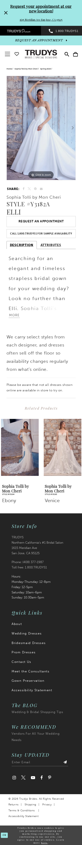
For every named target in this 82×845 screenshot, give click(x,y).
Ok (4, 835)
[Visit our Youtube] (33, 778)
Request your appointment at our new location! (41, 9)
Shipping (30, 804)
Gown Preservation (28, 681)
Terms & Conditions (21, 810)
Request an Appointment (41, 221)
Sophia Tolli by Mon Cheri (26, 69)
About (17, 624)
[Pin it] (35, 189)
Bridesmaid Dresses (29, 643)
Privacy (47, 804)
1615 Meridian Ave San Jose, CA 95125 (41, 19)
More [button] (14, 315)
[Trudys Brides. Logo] (41, 54)
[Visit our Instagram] (14, 778)
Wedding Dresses (27, 633)
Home (9, 69)
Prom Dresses (24, 652)
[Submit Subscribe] (65, 763)
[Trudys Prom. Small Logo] (20, 30)
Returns (13, 804)
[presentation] (20, 447)
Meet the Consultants (31, 671)
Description (21, 245)
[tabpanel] (41, 128)
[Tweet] (29, 189)
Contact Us (21, 662)
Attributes (51, 245)
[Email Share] (41, 189)
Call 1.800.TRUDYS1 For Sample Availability (41, 233)
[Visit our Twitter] (23, 777)
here (44, 842)
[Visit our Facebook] (41, 778)
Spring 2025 (45, 69)
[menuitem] (20, 30)
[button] (75, 54)
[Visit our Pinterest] (49, 778)
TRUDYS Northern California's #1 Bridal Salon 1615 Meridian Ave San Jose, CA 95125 (37, 545)
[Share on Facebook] (23, 189)
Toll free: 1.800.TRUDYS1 (29, 567)
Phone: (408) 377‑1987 (28, 562)
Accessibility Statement (32, 690)
